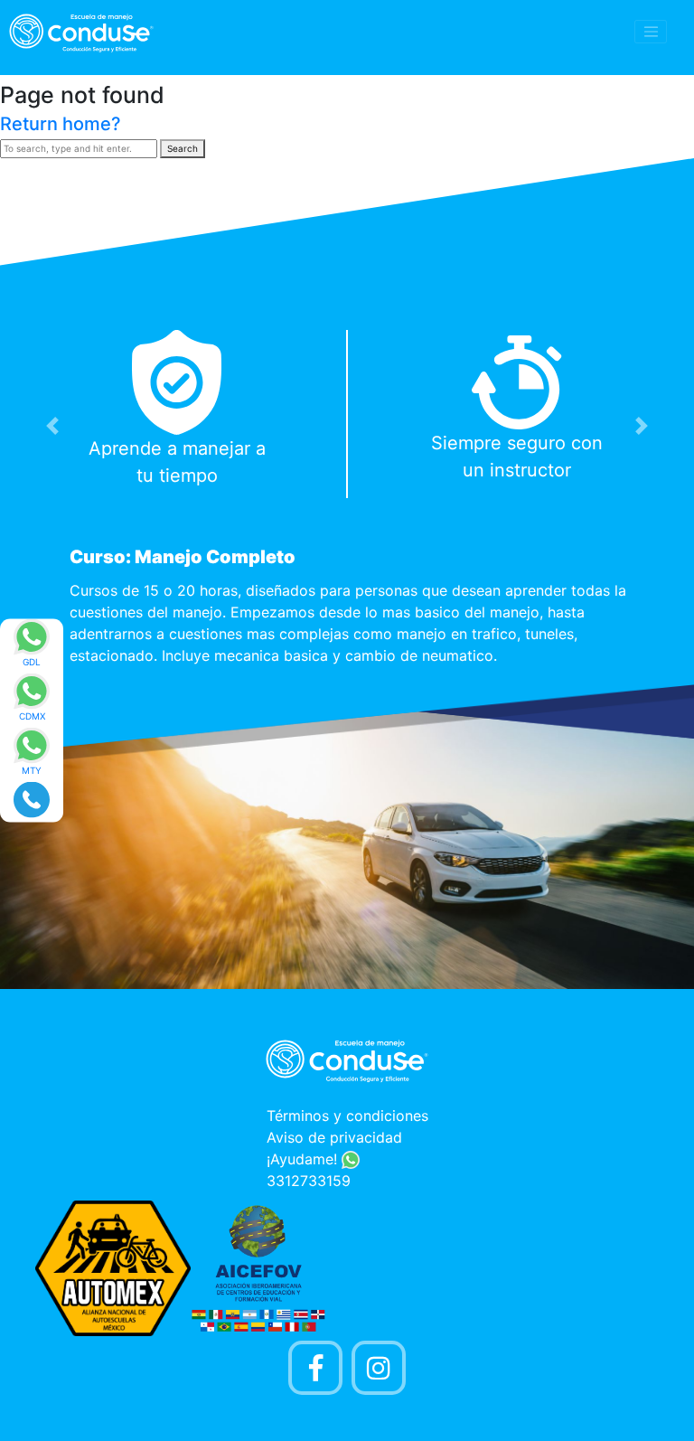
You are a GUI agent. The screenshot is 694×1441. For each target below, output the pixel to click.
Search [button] (182, 148)
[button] (52, 425)
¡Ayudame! (304, 1159)
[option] (347, 502)
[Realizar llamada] (32, 798)
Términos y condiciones (347, 1116)
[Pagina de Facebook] (315, 1368)
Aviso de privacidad (334, 1137)
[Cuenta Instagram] (379, 1368)
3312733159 (309, 1181)
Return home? (60, 124)
